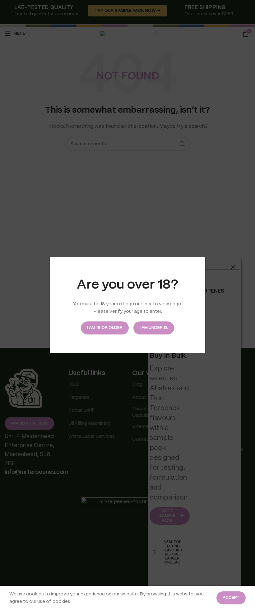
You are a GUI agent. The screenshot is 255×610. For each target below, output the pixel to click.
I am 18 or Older (105, 328)
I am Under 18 (154, 328)
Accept (231, 598)
